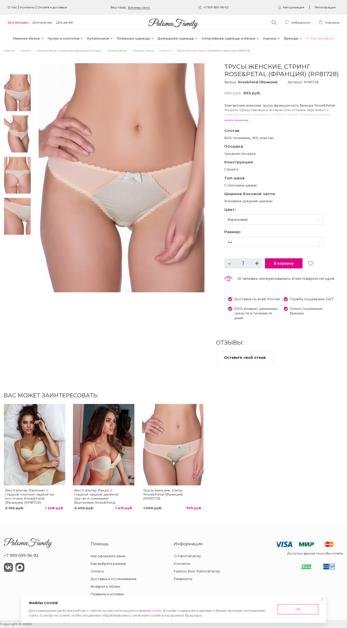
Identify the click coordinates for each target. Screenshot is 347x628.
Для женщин (18, 22)
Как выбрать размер (108, 564)
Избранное (300, 22)
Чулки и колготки (64, 38)
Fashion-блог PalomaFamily (197, 571)
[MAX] (19, 567)
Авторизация (293, 7)
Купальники (98, 38)
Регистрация (325, 7)
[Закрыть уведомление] (322, 598)
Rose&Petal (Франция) (257, 82)
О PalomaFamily (187, 556)
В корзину (284, 263)
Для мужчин (42, 22)
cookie (156, 611)
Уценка (269, 38)
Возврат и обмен (105, 586)
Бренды (291, 38)
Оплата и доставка (52, 7)
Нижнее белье (26, 38)
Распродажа (322, 38)
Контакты (27, 7)
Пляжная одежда (133, 38)
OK (298, 609)
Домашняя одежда (175, 38)
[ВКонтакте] (8, 567)
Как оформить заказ (108, 556)
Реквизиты (183, 579)
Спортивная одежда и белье (228, 38)
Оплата (97, 571)
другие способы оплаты (323, 553)
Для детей (64, 22)
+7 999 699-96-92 (216, 7)
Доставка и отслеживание (113, 579)
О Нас (12, 7)
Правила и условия (107, 594)
